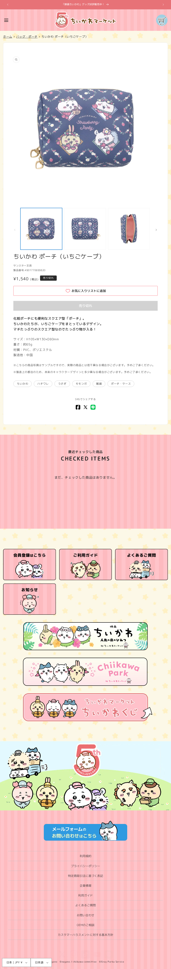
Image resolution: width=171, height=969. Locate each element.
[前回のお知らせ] (7, 4)
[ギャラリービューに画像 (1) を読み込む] (41, 229)
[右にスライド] (156, 229)
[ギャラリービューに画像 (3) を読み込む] (129, 229)
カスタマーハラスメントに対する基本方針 (85, 935)
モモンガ (81, 384)
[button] (6, 20)
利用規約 (85, 856)
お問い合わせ (85, 915)
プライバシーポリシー (85, 866)
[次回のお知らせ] (163, 4)
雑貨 (99, 384)
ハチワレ (43, 384)
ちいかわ (22, 384)
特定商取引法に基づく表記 (85, 876)
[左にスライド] (14, 229)
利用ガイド (85, 895)
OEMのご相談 (85, 925)
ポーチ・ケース (121, 384)
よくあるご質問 (85, 905)
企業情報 (85, 886)
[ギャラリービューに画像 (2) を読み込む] (85, 229)
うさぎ (62, 384)
